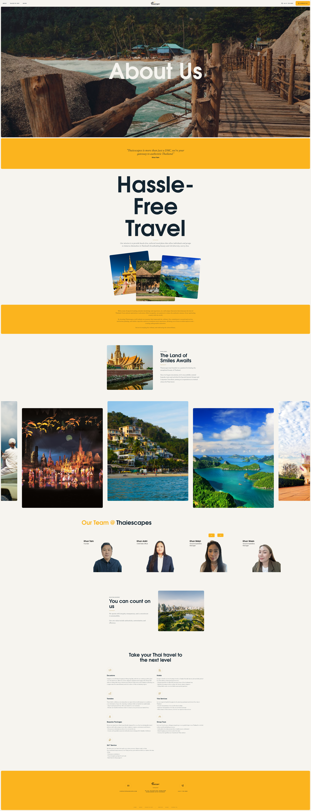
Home (135, 807)
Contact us (174, 807)
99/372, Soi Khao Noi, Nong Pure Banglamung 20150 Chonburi (155, 791)
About (5, 3)
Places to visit (14, 3)
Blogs (25, 3)
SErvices (160, 807)
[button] (212, 535)
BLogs (167, 807)
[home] (155, 3)
